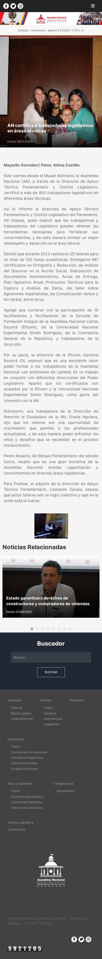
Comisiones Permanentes (29, 752)
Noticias (45, 700)
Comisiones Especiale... (27, 802)
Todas (48, 707)
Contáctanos (16, 829)
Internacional (53, 719)
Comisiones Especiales (27, 758)
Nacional (50, 713)
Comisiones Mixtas (24, 763)
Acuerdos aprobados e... (28, 796)
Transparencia (63, 783)
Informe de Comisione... (27, 808)
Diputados (77, 700)
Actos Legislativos (20, 783)
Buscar (51, 672)
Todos (15, 791)
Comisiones (15, 739)
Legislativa (51, 724)
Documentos (66, 791)
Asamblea (14, 700)
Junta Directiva (22, 719)
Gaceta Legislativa (20, 822)
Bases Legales (21, 713)
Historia (16, 707)
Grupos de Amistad (24, 769)
